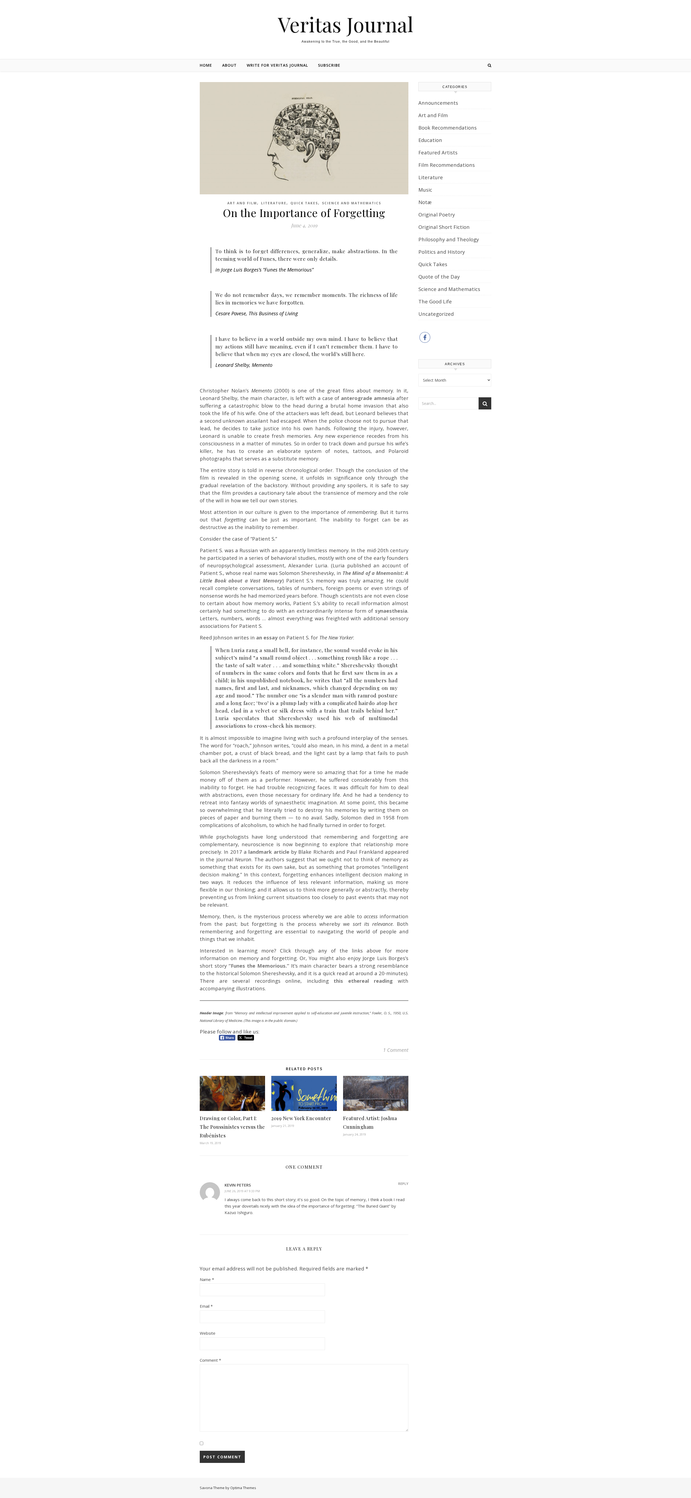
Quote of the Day (439, 276)
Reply (403, 1183)
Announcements (438, 102)
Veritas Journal (345, 24)
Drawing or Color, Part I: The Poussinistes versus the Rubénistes (232, 1127)
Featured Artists (438, 152)
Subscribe (329, 65)
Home (206, 65)
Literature (273, 203)
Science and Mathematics (351, 203)
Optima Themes (243, 1487)
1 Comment (395, 1049)
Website (207, 1333)
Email (206, 1306)
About (229, 65)
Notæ (425, 202)
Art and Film (242, 203)
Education (430, 140)
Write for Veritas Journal (277, 65)
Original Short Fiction (444, 226)
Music (425, 189)
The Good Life (435, 301)
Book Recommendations (447, 127)
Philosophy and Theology (448, 239)
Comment (210, 1360)
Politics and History (441, 251)
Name (207, 1279)
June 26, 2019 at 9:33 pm (242, 1191)
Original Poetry (436, 214)
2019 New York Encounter (301, 1118)
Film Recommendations (446, 164)
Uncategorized (436, 313)
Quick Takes (304, 203)
